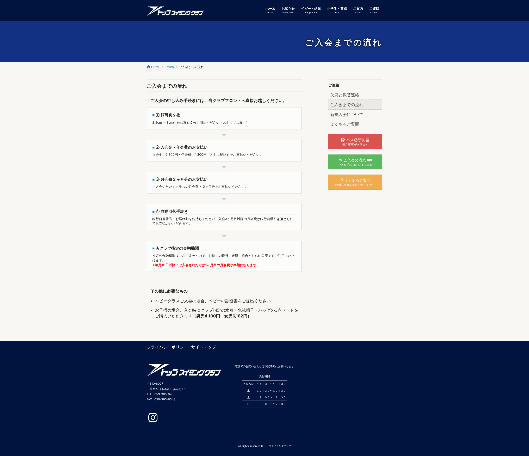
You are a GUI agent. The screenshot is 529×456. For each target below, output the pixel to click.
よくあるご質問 (344, 124)
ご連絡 (333, 85)
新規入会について (346, 114)
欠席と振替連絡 (344, 94)
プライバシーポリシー (167, 347)
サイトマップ (203, 347)
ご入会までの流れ (346, 104)
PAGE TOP (513, 438)
